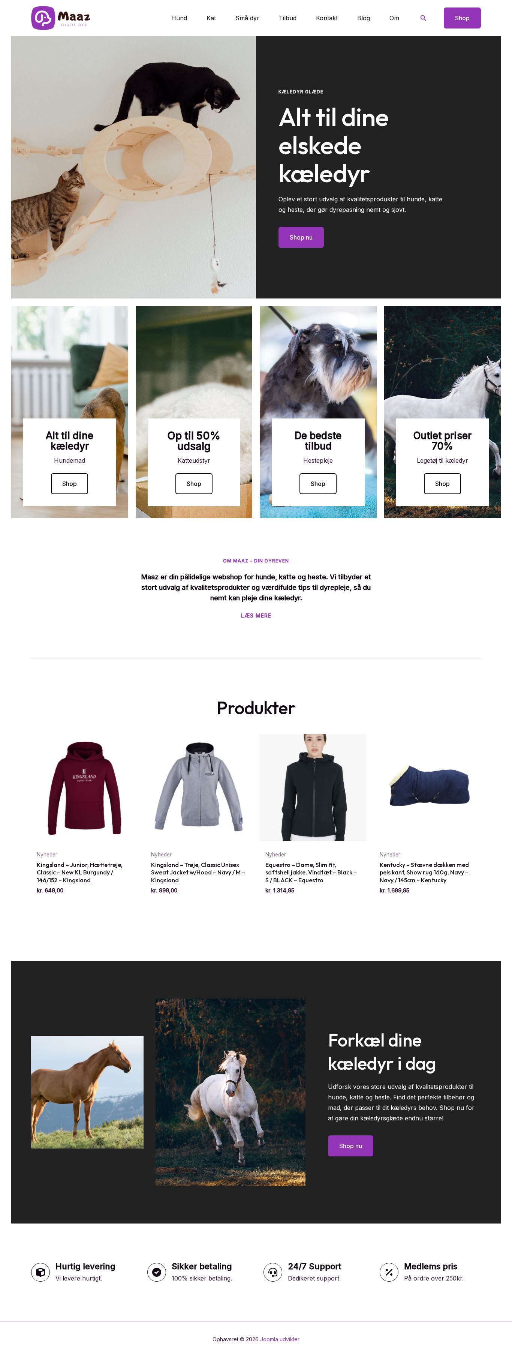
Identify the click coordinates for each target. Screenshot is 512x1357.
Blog (363, 18)
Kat (211, 18)
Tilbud (287, 18)
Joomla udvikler (279, 1339)
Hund (179, 18)
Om (394, 18)
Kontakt (327, 18)
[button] (423, 18)
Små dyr (247, 18)
